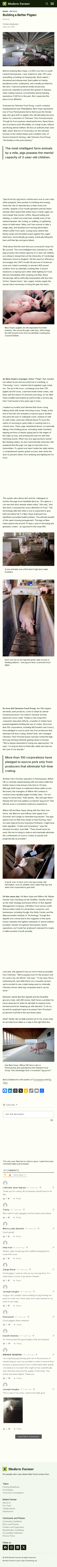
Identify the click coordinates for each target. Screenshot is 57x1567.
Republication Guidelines (13, 1530)
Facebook (5, 1547)
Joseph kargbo (11, 1291)
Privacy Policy (9, 1536)
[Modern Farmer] (16, 4)
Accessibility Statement (13, 1533)
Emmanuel (8, 1317)
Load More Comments (28, 1437)
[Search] (47, 3)
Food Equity (8, 1490)
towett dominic (11, 1335)
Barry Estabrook (11, 24)
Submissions (8, 1511)
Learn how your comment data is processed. (28, 1162)
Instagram (11, 1547)
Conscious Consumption (13, 1493)
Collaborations (9, 1508)
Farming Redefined (11, 1487)
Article (13, 11)
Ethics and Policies (11, 1524)
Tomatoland (38, 1079)
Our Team (7, 1505)
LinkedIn (17, 1547)
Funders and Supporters (13, 1527)
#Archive (6, 19)
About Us (7, 1503)
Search (47, 3)
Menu (52, 4)
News (5, 11)
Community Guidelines (12, 1521)
